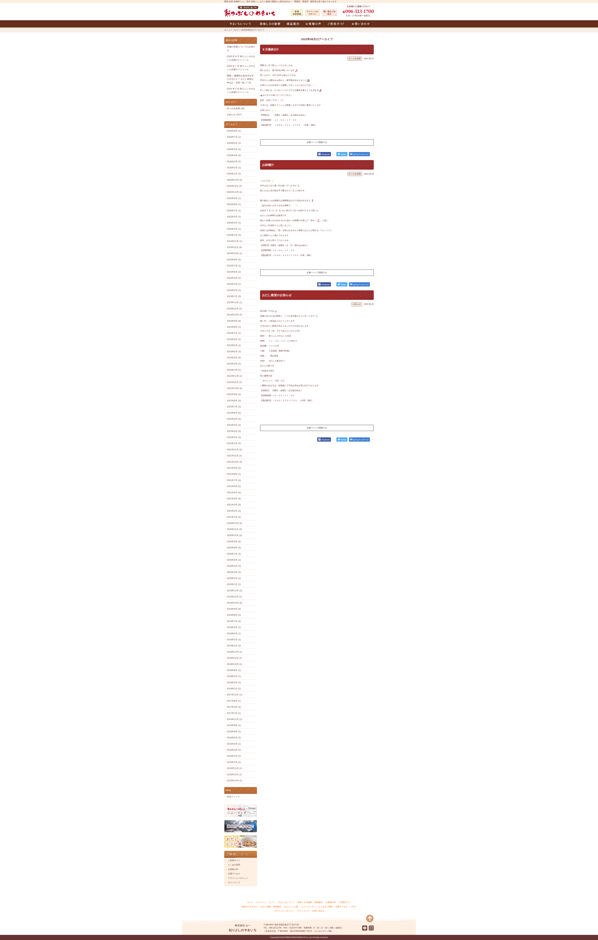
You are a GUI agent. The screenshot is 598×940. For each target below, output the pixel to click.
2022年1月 (234, 443)
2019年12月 (234, 590)
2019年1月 (234, 645)
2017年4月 (234, 707)
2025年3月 (234, 222)
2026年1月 (234, 173)
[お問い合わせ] (360, 23)
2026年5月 (234, 149)
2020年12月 (234, 523)
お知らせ (357, 304)
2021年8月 (234, 474)
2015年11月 (234, 774)
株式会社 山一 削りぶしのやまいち (249, 11)
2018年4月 (234, 676)
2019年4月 (234, 633)
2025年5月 (234, 216)
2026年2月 (234, 167)
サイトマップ (234, 882)
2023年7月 (234, 333)
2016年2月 (234, 756)
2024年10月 (234, 253)
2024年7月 (234, 265)
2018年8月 (234, 670)
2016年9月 (234, 725)
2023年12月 (234, 302)
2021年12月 (234, 449)
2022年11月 (234, 382)
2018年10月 (234, 664)
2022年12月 (234, 376)
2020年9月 (234, 541)
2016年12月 (234, 719)
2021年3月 (234, 504)
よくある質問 (234, 865)
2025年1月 (234, 235)
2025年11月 (234, 186)
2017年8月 (234, 701)
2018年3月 (234, 682)
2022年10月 (234, 388)
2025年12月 (234, 180)
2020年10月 (234, 535)
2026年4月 (234, 155)
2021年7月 (234, 480)
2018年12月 (234, 652)
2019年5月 (234, 627)
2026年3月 (234, 161)
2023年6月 (234, 339)
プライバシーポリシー (238, 878)
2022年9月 (234, 394)
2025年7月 (234, 210)
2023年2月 (234, 363)
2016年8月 (234, 731)
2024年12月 (234, 241)
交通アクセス (234, 873)
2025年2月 (234, 229)
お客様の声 (233, 869)
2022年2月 (234, 437)
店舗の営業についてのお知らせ (241, 48)
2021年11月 (234, 455)
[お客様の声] (313, 23)
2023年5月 (234, 345)
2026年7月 (234, 137)
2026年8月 (234, 131)
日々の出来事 (355, 58)
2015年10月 (234, 780)
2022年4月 (234, 425)
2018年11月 (234, 658)
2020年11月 (234, 529)
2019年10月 (234, 603)
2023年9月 (234, 321)
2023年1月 (234, 370)
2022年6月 (234, 413)
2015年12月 (234, 768)
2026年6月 (234, 143)
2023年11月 (234, 308)
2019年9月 (234, 609)
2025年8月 (234, 204)
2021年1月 (234, 517)
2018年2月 (234, 688)
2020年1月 (234, 584)
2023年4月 (234, 351)
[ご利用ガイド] (336, 23)
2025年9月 (234, 198)
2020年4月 (234, 566)
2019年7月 (234, 621)
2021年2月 (234, 511)
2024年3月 (234, 284)
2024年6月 (234, 272)
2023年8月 (234, 327)
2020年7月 (234, 554)
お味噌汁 (268, 164)
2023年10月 (234, 314)
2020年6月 (234, 560)
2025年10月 (234, 192)
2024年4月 (234, 278)
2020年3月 (234, 572)
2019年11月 (234, 596)
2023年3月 (234, 357)
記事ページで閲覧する (317, 142)
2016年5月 (234, 737)
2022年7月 (234, 406)
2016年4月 (234, 744)
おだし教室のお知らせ (277, 295)
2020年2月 (234, 578)
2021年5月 (234, 492)
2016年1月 (234, 762)
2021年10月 (234, 462)
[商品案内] (293, 23)
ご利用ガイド (234, 860)
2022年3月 (234, 431)
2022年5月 (234, 419)
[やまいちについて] (240, 23)
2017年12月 (234, 694)
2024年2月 (234, 290)
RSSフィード (233, 796)
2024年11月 (234, 247)
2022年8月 (234, 400)
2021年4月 (234, 498)
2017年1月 (234, 713)
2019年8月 (234, 615)
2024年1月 (234, 296)
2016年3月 (234, 750)
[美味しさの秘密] (270, 23)
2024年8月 (234, 259)
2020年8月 (234, 547)
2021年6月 (234, 486)
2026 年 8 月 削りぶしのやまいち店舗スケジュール (241, 58)
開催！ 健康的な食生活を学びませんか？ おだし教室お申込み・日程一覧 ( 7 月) (240, 79)
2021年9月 (234, 468)
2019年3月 (234, 639)
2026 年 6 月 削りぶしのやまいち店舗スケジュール (241, 90)
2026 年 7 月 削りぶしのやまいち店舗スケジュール (241, 68)
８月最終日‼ (270, 49)
